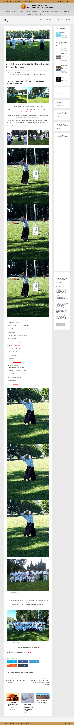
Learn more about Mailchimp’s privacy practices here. (61, 319)
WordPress (30, 723)
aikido (12, 672)
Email (58, 295)
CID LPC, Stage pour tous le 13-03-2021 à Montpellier (42, 702)
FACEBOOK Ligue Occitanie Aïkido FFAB (62, 136)
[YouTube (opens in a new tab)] (67, 1)
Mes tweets (58, 128)
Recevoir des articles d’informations (60, 287)
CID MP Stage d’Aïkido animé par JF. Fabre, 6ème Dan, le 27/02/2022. (64, 67)
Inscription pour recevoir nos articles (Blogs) (61, 279)
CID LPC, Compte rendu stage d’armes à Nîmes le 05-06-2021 (58, 19)
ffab (28, 74)
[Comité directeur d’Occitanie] (58, 34)
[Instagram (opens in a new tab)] (63, 1)
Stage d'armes (43, 74)
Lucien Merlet (18, 125)
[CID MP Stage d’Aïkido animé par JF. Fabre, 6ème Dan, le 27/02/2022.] (58, 68)
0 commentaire (64, 37)
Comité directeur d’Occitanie (63, 32)
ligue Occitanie (24, 672)
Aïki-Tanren (15, 384)
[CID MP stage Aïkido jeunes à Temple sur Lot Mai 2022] (58, 57)
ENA (44, 604)
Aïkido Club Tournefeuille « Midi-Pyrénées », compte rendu (13, 705)
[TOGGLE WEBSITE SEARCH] (46, 14)
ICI (38, 647)
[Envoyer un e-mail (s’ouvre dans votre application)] (69, 1)
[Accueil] (40, 19)
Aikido (9, 74)
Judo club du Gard (17, 362)
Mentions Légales (67, 723)
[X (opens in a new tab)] (59, 1)
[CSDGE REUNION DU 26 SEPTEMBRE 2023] (58, 45)
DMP (9, 72)
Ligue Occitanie (34, 74)
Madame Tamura (30, 111)
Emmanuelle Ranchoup (36, 125)
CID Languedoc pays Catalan (19, 74)
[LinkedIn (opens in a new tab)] (65, 1)
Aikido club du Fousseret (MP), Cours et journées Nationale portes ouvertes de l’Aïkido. (27, 707)
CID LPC (16, 672)
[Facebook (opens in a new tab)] (61, 1)
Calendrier (29, 652)
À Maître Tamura (16, 345)
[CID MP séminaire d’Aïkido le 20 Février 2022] (58, 79)
